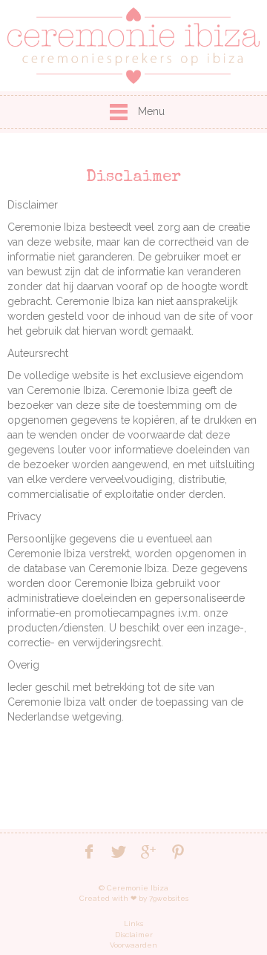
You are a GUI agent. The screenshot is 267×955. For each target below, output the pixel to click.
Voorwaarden (133, 945)
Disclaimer (134, 935)
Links (133, 923)
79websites (168, 898)
